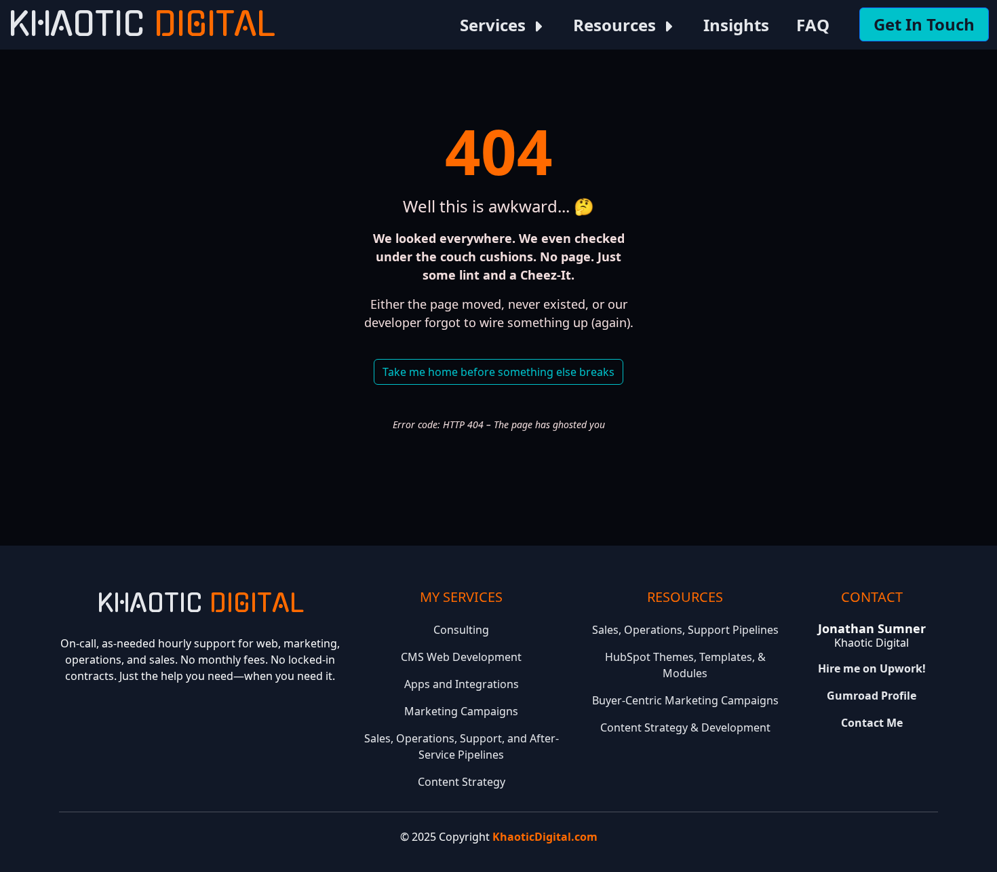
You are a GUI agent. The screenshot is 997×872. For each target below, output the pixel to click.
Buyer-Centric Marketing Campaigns (685, 700)
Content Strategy (461, 781)
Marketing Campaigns (461, 711)
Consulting (461, 629)
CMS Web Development (461, 656)
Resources (616, 25)
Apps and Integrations (461, 684)
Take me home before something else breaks (498, 371)
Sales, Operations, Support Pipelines (685, 629)
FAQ (812, 25)
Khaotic (141, 25)
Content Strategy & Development (685, 727)
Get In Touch (924, 24)
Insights (736, 25)
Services (495, 25)
